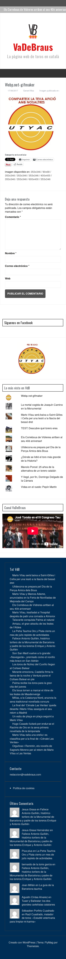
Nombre (10, 253)
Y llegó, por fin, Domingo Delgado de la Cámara (42, 478)
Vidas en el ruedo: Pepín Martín (39, 487)
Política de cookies (23, 788)
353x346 (36, 172)
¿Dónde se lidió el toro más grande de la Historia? (41, 458)
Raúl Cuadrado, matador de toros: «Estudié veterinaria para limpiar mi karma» (32, 917)
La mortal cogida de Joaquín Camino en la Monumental (42, 406)
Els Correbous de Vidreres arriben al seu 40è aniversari (41, 439)
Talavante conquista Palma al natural (33, 620)
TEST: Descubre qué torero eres (39, 428)
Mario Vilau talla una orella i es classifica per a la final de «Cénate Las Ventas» (32, 738)
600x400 (34, 179)
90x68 (46, 172)
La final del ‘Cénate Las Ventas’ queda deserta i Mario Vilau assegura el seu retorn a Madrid (33, 708)
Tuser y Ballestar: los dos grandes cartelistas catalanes (38, 902)
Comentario (13, 217)
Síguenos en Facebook (18, 322)
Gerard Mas (28, 90)
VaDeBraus (33, 46)
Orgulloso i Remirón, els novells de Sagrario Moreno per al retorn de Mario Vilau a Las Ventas (32, 749)
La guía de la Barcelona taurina (38, 887)
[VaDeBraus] (33, 32)
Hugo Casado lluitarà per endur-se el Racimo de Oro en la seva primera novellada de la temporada (32, 727)
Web (7, 278)
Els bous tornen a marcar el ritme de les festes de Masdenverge (31, 692)
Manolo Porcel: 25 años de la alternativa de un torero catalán (38, 468)
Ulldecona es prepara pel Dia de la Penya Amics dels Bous (41, 449)
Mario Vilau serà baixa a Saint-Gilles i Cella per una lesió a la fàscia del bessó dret (41, 418)
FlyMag (49, 942)
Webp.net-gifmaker (31, 396)
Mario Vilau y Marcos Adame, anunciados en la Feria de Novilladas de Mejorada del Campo (33, 597)
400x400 (45, 175)
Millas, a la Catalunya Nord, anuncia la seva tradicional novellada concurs (33, 699)
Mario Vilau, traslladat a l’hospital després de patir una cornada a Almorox (32, 614)
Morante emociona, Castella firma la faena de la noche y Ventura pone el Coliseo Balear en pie (31, 675)
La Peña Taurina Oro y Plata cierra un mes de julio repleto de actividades (32, 632)
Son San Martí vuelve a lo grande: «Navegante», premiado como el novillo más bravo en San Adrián (32, 656)
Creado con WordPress (22, 942)
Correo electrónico (17, 266)
